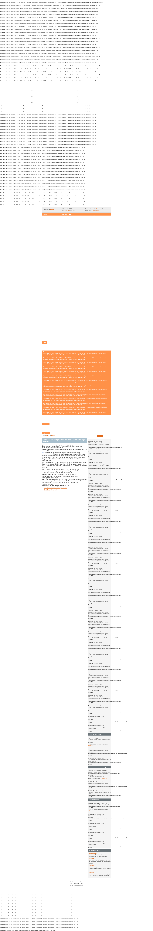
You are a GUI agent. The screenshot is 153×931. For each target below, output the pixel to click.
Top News (68, 210)
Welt (48, 209)
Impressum (46, 433)
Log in (97, 208)
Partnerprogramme (48, 351)
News (44, 342)
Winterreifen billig (77, 885)
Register (53, 435)
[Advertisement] (62, 494)
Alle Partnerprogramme (75, 881)
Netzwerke (45, 424)
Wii (82, 885)
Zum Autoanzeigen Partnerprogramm (55, 488)
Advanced (106, 435)
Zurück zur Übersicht (50, 490)
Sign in (47, 435)
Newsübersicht (66, 881)
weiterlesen (90, 745)
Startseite (64, 214)
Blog (70, 214)
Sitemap (88, 881)
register (97, 210)
